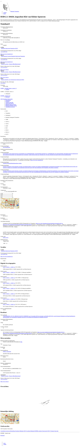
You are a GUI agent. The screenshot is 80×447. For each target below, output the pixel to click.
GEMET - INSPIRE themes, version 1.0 (8, 88)
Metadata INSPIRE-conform (11, 105)
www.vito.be (2, 83)
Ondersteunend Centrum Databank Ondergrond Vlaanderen (13, 56)
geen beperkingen (6, 147)
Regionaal (8, 96)
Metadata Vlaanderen (15, 11)
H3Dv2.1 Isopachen (7, 351)
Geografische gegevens (10, 106)
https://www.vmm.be (4, 69)
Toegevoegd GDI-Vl (10, 103)
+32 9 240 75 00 (3, 51)
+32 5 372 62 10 (3, 67)
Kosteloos (7, 101)
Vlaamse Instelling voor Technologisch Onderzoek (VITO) (12, 79)
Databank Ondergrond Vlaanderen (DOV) (9, 48)
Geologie (7, 89)
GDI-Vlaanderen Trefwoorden (6, 99)
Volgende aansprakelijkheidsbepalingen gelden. (12, 163)
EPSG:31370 (5, 237)
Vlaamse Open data (9, 102)
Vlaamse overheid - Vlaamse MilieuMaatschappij (10, 64)
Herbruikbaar (8, 100)
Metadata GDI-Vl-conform (11, 104)
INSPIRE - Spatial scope (5, 95)
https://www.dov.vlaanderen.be (6, 54)
